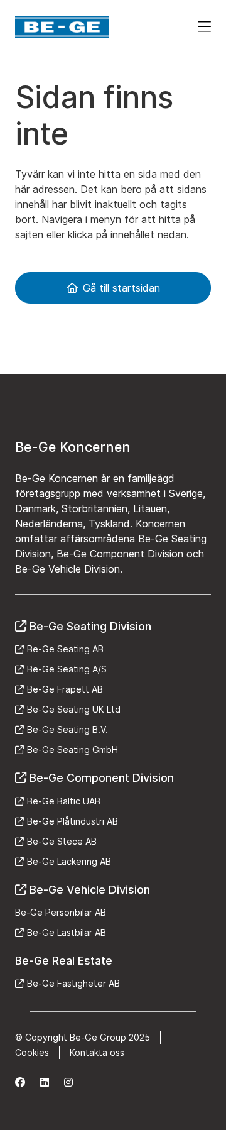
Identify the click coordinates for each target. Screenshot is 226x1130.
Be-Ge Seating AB (65, 649)
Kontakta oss (97, 1052)
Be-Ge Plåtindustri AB (72, 821)
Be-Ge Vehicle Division (90, 889)
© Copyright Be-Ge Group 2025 (82, 1037)
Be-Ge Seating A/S (67, 669)
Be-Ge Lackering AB (69, 861)
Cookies (32, 1052)
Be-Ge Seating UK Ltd (74, 709)
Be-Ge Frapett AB (65, 689)
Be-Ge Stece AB (62, 841)
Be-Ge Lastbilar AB (66, 932)
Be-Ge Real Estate (63, 960)
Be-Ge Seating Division (90, 626)
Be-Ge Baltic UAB (63, 801)
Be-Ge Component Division (102, 777)
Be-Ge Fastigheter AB (73, 983)
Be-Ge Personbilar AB (60, 912)
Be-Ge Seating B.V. (67, 729)
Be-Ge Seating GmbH (72, 749)
